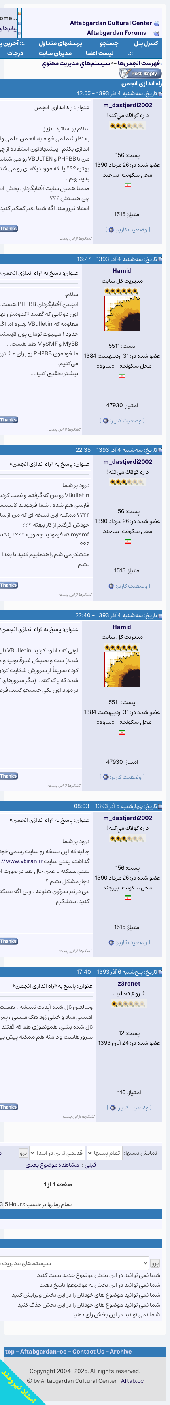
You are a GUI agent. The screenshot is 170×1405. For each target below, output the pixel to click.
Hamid (122, 271)
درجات (15, 53)
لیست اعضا (100, 53)
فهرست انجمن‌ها (139, 63)
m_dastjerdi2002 (127, 105)
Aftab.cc (132, 1381)
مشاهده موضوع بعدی (52, 1165)
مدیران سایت (55, 53)
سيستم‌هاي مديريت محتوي (76, 63)
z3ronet (129, 983)
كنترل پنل (146, 43)
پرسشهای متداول (60, 43)
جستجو (109, 43)
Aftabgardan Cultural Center (111, 23)
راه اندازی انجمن (141, 83)
